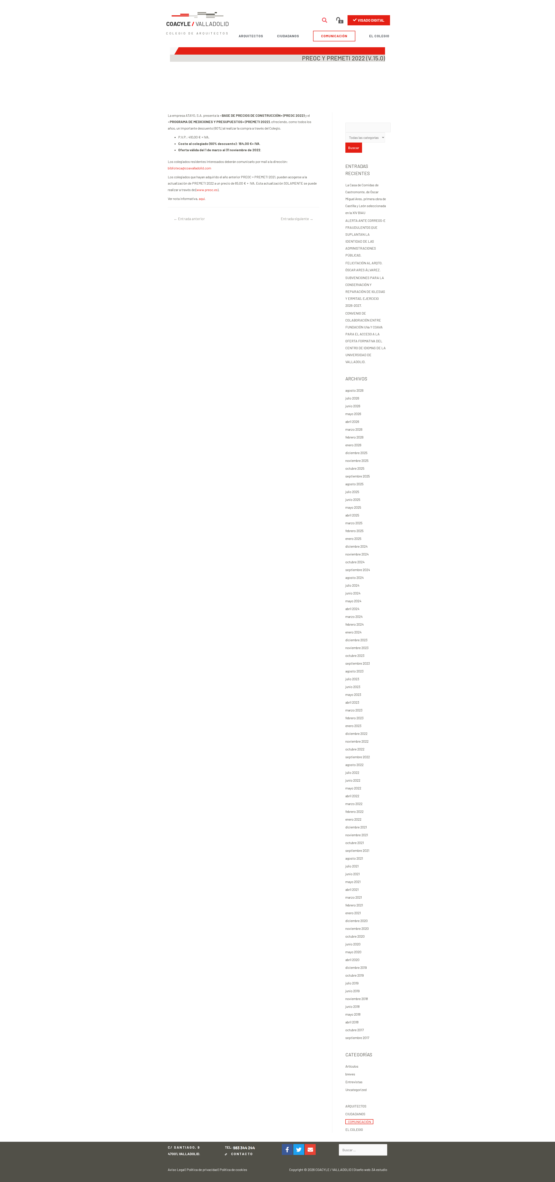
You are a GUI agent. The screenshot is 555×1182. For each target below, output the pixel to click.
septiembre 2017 (357, 1038)
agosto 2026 (354, 390)
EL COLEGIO (379, 36)
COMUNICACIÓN (334, 36)
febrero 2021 (354, 905)
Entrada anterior (189, 218)
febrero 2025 (354, 531)
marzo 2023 (353, 710)
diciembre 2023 (356, 640)
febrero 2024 (354, 624)
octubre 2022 (354, 749)
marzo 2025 (353, 523)
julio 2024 (352, 585)
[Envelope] (310, 1149)
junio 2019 (352, 991)
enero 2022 (353, 819)
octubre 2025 (354, 468)
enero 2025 (353, 538)
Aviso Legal (176, 1169)
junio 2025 (352, 499)
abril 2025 (352, 515)
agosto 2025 (354, 484)
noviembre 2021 (356, 835)
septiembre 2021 (357, 850)
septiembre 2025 (357, 476)
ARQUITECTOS (251, 36)
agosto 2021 (354, 858)
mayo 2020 (353, 952)
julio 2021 (352, 866)
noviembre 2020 (357, 928)
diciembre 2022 (356, 733)
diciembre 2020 (356, 921)
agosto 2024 (354, 577)
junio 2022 (352, 780)
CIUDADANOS (288, 36)
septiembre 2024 (357, 570)
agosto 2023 (354, 671)
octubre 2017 (354, 1030)
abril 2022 (352, 796)
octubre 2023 (354, 655)
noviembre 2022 (357, 741)
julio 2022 (352, 772)
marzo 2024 (354, 616)
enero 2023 (353, 726)
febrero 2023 (354, 718)
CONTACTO (240, 1154)
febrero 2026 (354, 437)
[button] (369, 20)
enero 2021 (353, 913)
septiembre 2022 (357, 757)
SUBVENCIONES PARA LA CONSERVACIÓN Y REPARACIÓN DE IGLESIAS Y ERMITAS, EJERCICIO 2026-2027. (365, 291)
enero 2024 (353, 632)
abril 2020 (352, 960)
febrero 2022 (354, 811)
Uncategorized (356, 1090)
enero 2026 (353, 445)
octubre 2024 (355, 562)
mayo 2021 (353, 882)
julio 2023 (352, 679)
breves (350, 1074)
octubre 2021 (354, 843)
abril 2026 (352, 421)
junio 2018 (352, 1006)
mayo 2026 (353, 414)
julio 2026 (352, 398)
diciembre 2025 (356, 453)
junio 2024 (353, 593)
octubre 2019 (354, 975)
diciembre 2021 (356, 827)
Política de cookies (233, 1169)
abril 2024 (352, 609)
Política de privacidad (202, 1169)
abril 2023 (352, 702)
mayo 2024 (353, 601)
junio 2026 (352, 406)
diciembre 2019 (356, 967)
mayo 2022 (353, 788)
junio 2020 (353, 944)
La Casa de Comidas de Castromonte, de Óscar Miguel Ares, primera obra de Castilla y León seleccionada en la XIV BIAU (365, 199)
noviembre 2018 (356, 999)
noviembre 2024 (357, 554)
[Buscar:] (363, 1150)
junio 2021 (352, 874)
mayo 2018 (353, 1014)
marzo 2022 (353, 804)
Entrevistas (353, 1082)
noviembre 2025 (357, 460)
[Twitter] (298, 1149)
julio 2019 (352, 983)
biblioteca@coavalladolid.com (189, 168)
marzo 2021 (353, 897)
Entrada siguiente (297, 218)
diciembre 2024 (356, 546)
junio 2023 (352, 687)
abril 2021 (352, 889)
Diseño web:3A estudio (370, 1169)
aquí (202, 198)
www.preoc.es (207, 190)
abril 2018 (352, 1022)
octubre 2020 (355, 936)
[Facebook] (287, 1149)
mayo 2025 (353, 507)
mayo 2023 (353, 694)
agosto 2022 (354, 765)
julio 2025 (352, 492)
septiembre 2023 (357, 663)
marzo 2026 (353, 429)
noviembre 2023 (357, 648)
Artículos (351, 1066)
